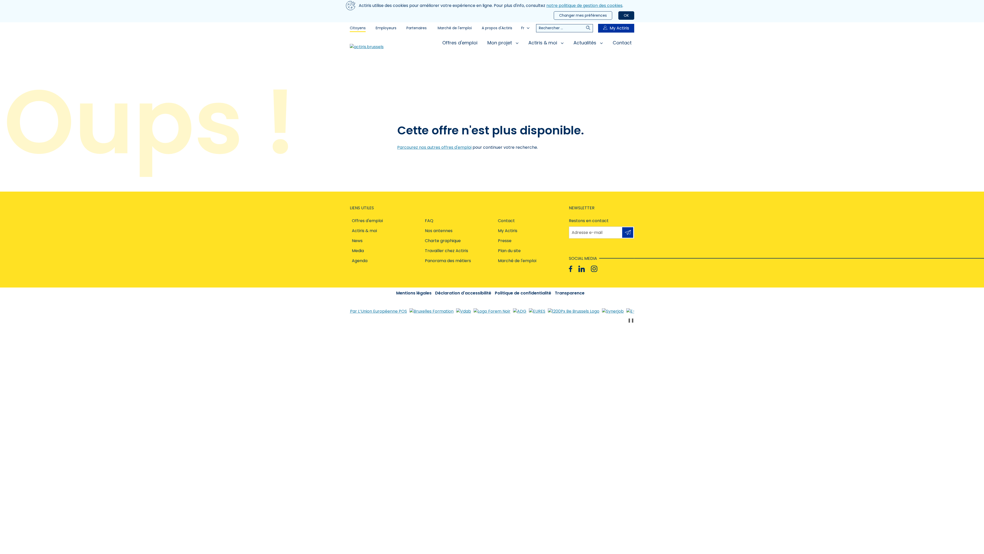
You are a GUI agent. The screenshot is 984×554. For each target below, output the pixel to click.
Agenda (359, 261)
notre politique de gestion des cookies (584, 5)
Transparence (570, 293)
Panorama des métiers (448, 261)
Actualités (585, 42)
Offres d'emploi (459, 42)
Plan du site (509, 251)
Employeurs (386, 28)
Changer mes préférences (583, 15)
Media (358, 251)
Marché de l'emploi (455, 28)
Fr (522, 28)
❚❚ (631, 320)
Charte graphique (443, 241)
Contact (622, 42)
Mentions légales (414, 293)
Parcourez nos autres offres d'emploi (434, 147)
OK (626, 15)
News (357, 241)
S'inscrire (627, 232)
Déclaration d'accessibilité (463, 293)
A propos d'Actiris (497, 28)
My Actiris (619, 28)
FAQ (429, 221)
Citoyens (358, 28)
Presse (504, 241)
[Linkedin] (581, 269)
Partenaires (416, 28)
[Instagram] (594, 269)
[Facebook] (570, 269)
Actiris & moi (543, 42)
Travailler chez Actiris (446, 251)
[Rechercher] (589, 28)
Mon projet (500, 42)
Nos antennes (439, 231)
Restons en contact (589, 221)
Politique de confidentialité (523, 293)
